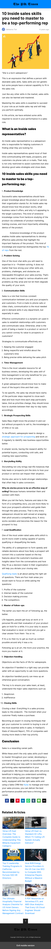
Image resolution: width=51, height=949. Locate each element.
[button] (7, 801)
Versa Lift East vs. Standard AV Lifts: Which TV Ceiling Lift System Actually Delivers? (35, 837)
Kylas (26, 784)
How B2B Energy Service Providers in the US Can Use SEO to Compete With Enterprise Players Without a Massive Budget (34, 872)
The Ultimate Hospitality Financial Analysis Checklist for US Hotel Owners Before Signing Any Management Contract (13, 905)
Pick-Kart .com (25, 4)
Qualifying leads (9, 574)
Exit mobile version (26, 945)
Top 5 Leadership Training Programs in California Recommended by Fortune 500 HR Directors (12, 870)
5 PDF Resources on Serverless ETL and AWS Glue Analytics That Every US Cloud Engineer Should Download (35, 905)
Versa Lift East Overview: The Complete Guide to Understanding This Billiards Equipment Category (11, 838)
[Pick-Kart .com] (25, 929)
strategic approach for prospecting (18, 436)
